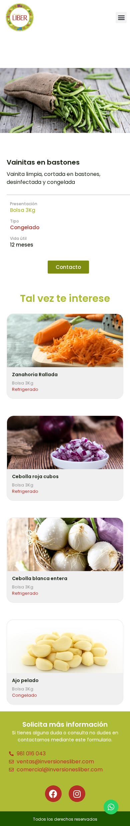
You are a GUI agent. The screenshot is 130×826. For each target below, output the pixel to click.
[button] (121, 17)
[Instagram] (77, 793)
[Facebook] (53, 793)
